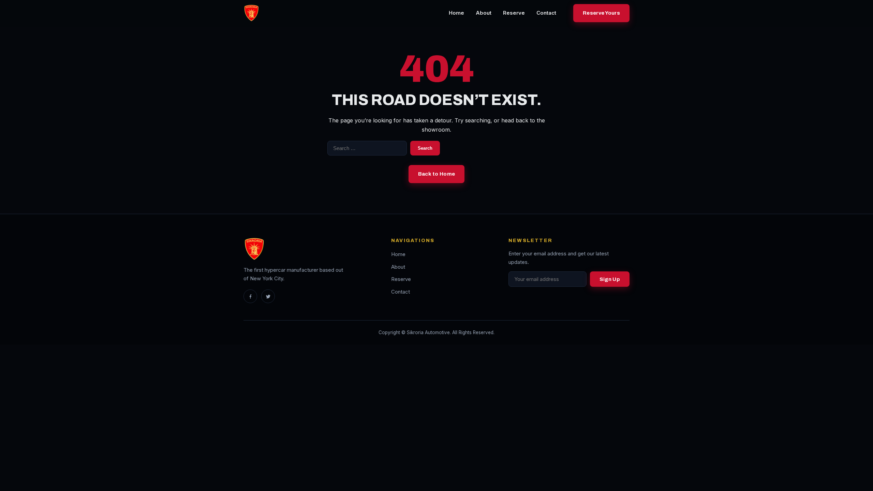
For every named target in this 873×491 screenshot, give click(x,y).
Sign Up (610, 279)
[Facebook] (250, 296)
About (483, 13)
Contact (546, 13)
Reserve (514, 13)
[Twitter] (268, 296)
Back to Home (436, 174)
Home (456, 13)
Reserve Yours (601, 13)
